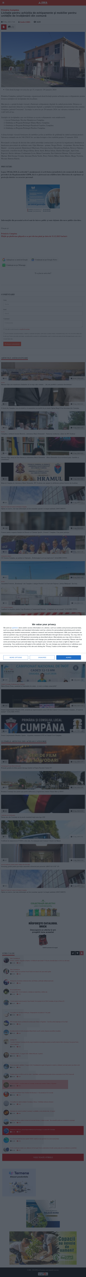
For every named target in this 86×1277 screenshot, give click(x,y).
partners (15, 628)
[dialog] (43, 638)
